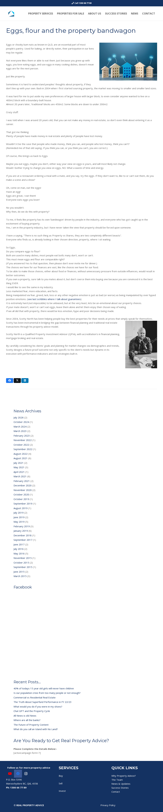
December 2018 (23, 535)
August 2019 (21, 508)
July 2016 (19, 548)
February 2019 (22, 526)
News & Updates (120, 783)
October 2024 (21, 422)
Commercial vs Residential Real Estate (35, 697)
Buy (61, 775)
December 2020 (23, 485)
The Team (117, 779)
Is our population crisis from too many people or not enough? (47, 692)
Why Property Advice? (123, 775)
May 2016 (19, 553)
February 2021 (22, 481)
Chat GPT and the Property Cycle (32, 711)
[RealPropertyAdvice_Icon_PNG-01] (11, 13)
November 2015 (23, 558)
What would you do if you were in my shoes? (38, 706)
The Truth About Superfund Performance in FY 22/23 (42, 702)
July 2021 (19, 462)
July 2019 (19, 512)
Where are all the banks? (27, 720)
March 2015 (20, 576)
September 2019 (23, 503)
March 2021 (20, 476)
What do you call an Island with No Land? (36, 729)
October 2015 (21, 562)
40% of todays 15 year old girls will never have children (44, 688)
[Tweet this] (17, 380)
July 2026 (19, 417)
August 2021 (21, 458)
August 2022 (21, 453)
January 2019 (21, 530)
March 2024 (20, 426)
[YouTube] (10, 774)
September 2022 (23, 449)
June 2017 (19, 544)
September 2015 (23, 567)
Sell (60, 783)
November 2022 (23, 440)
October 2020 (21, 494)
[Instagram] (26, 774)
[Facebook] (18, 774)
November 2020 (23, 490)
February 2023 (22, 435)
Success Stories (120, 787)
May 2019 (19, 521)
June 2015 (19, 571)
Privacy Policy (107, 805)
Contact (115, 791)
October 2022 (21, 444)
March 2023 (20, 431)
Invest (62, 790)
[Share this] (9, 380)
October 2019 (21, 499)
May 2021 (19, 467)
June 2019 (19, 517)
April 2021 (19, 471)
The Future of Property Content (31, 724)
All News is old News (25, 715)
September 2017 (23, 539)
